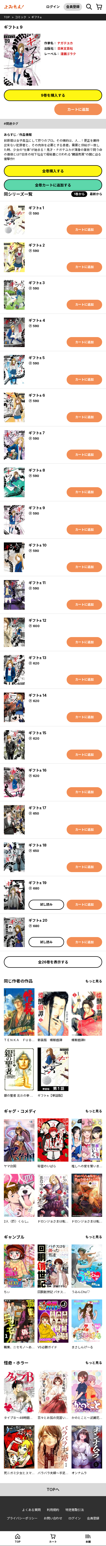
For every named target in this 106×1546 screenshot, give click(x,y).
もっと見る (93, 981)
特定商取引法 (74, 1510)
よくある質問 (31, 1510)
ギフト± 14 (38, 695)
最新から (96, 194)
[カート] (99, 7)
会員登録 (73, 7)
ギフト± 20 (38, 920)
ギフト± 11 (37, 583)
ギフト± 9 (37, 508)
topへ (53, 1489)
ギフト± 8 (37, 470)
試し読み (46, 904)
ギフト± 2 (37, 245)
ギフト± (36, 17)
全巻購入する (53, 171)
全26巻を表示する (53, 962)
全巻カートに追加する (53, 185)
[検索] (89, 7)
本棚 (88, 1541)
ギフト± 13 (37, 657)
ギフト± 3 (37, 283)
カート (53, 1541)
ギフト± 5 (37, 357)
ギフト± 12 (37, 620)
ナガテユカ (65, 43)
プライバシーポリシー (22, 1518)
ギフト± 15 (37, 733)
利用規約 (53, 1510)
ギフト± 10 (38, 545)
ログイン (53, 7)
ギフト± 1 (36, 208)
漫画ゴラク (68, 54)
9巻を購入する (53, 95)
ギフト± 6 (37, 395)
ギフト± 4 (37, 320)
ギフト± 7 (37, 433)
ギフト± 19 (38, 883)
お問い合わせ (53, 1518)
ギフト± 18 (38, 845)
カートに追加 (78, 109)
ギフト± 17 (37, 808)
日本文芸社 (65, 48)
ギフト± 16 (38, 770)
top (7, 17)
